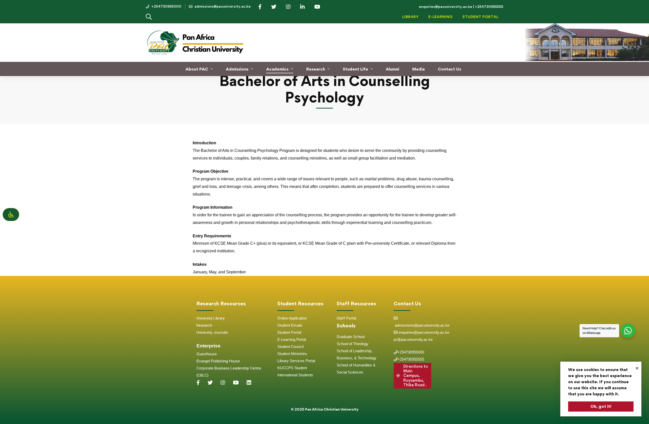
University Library (210, 318)
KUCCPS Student (292, 368)
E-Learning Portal (291, 339)
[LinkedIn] (249, 382)
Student (284, 325)
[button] (412, 375)
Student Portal (289, 332)
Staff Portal (346, 318)
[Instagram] (222, 382)
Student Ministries (292, 353)
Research (204, 325)
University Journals (212, 332)
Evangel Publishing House (218, 361)
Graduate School (351, 336)
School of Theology (352, 344)
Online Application (292, 318)
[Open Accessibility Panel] (11, 214)
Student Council (290, 346)
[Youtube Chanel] (236, 382)
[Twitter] (210, 382)
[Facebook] (198, 382)
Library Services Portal (296, 361)
